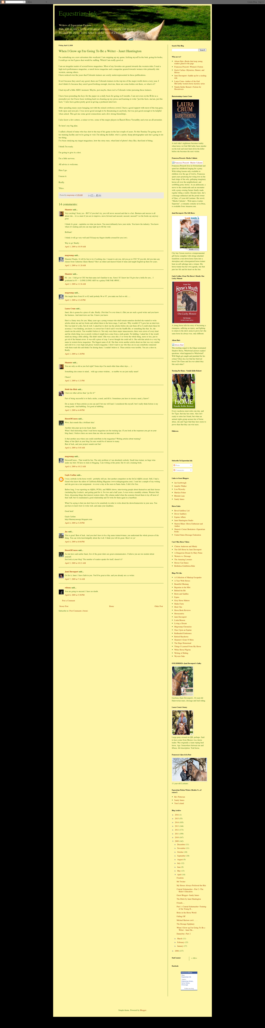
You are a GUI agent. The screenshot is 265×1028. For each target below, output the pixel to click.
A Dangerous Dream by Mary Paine (188, 552)
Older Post (159, 606)
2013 (177, 826)
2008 (177, 950)
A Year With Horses (182, 580)
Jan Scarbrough (180, 482)
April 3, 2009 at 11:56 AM (75, 284)
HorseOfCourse (71, 418)
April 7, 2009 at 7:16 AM (75, 579)
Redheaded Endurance (183, 633)
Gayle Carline (70, 474)
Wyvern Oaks (179, 656)
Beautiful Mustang (181, 584)
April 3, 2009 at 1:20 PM (74, 353)
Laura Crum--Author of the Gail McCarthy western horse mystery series (189, 82)
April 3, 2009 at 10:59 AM (75, 246)
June (179, 867)
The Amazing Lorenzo (183, 559)
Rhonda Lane (179, 495)
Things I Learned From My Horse (187, 646)
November (181, 848)
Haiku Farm (179, 603)
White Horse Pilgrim (182, 649)
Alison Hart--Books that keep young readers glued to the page (188, 62)
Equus (176, 597)
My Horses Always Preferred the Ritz (191, 885)
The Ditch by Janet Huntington (189, 899)
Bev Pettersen (179, 796)
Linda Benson (179, 620)
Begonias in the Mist (182, 587)
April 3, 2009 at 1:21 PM (74, 380)
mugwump (69, 255)
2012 (177, 829)
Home (111, 606)
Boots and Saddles (181, 593)
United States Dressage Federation (187, 535)
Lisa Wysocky (179, 489)
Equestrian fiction (187, 981)
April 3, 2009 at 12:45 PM (75, 300)
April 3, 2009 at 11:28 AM (75, 265)
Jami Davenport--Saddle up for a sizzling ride (190, 76)
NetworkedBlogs (186, 972)
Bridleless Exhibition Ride (184, 566)
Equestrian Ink (78, 13)
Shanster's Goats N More (184, 639)
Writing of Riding (181, 653)
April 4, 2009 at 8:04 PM (74, 541)
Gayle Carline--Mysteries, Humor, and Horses (189, 71)
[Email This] (89, 195)
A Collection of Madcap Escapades (188, 577)
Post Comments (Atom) (78, 610)
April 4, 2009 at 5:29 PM (74, 523)
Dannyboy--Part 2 (184, 933)
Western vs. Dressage (182, 556)
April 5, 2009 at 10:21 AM (75, 563)
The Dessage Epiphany (185, 924)
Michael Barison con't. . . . (187, 920)
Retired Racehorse (181, 636)
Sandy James (179, 499)
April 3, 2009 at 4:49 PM (74, 410)
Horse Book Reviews (182, 610)
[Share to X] (94, 195)
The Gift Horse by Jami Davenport (188, 549)
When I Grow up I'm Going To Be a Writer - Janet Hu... (191, 928)
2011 (177, 833)
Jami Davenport (71, 571)
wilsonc (68, 587)
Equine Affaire (180, 517)
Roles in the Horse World (186, 912)
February (181, 942)
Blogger (143, 1010)
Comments (179, 470)
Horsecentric (179, 613)
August (180, 859)
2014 (177, 822)
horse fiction (185, 983)
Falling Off (181, 916)
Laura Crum (70, 308)
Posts (177, 465)
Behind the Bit (180, 590)
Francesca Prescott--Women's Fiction (188, 66)
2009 (177, 841)
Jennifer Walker (180, 486)
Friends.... (181, 902)
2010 (177, 837)
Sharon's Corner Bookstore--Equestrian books (189, 530)
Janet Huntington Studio (183, 520)
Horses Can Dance (181, 562)
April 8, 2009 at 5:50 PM (74, 595)
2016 (177, 814)
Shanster (68, 209)
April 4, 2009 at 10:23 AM (75, 466)
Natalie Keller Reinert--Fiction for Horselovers (187, 88)
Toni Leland (179, 803)
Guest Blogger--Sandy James (188, 895)
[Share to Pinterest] (100, 195)
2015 (177, 818)
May (179, 870)
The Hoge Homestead (182, 643)
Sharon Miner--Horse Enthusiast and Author (188, 524)
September (181, 855)
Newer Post (63, 606)
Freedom (180, 877)
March (180, 938)
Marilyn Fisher (180, 492)
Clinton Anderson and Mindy (185, 546)
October (180, 852)
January (180, 946)
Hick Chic (178, 607)
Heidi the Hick (71, 389)
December (181, 844)
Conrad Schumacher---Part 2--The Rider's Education (190, 890)
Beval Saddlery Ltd (182, 510)
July (179, 863)
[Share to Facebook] (97, 195)
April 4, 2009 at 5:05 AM (75, 447)
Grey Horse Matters (182, 600)
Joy (66, 531)
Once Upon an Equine (183, 630)
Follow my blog (189, 988)
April (179, 874)
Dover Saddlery (180, 513)
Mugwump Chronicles (183, 626)
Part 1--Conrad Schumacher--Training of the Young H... (191, 907)
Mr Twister (181, 881)
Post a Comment (68, 600)
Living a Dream (180, 623)
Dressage (184, 985)
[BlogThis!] (92, 195)
